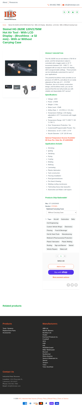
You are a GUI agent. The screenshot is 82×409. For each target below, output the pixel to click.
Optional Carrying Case (55, 209)
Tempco (45, 362)
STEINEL (54, 206)
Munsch (45, 352)
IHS (44, 345)
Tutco (44, 365)
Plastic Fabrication (53, 241)
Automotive (65, 219)
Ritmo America (47, 356)
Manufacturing (67, 234)
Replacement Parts (9, 330)
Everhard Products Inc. (50, 337)
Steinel (71, 245)
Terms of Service (63, 398)
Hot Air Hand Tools (53, 234)
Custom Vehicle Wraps (54, 227)
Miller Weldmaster (49, 350)
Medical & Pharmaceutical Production (59, 238)
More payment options (61, 277)
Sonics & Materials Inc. (50, 358)
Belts (73, 219)
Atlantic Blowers (48, 330)
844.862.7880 (55, 5)
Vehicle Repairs (52, 249)
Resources (13, 2)
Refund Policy (52, 398)
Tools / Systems (8, 328)
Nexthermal (46, 354)
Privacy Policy (42, 398)
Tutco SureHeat (48, 367)
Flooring (49, 230)
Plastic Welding (67, 241)
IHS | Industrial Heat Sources (28, 398)
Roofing (49, 245)
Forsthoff (46, 339)
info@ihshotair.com (72, 5)
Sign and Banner (60, 245)
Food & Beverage (61, 230)
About (5, 2)
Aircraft (56, 219)
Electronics (68, 227)
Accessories (7, 333)
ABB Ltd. (45, 328)
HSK (44, 343)
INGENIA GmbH (48, 347)
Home (4, 25)
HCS (44, 341)
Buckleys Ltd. (47, 333)
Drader (45, 335)
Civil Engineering (52, 223)
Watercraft (63, 249)
